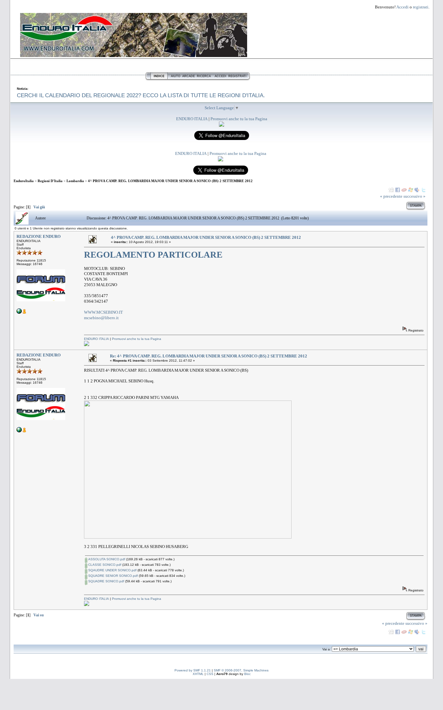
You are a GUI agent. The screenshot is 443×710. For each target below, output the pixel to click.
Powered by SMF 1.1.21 (192, 670)
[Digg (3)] (391, 189)
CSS (210, 674)
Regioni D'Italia (50, 181)
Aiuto (175, 76)
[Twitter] (423, 189)
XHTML (198, 674)
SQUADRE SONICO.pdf (105, 581)
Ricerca (204, 76)
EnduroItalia (24, 181)
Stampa (416, 205)
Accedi (402, 7)
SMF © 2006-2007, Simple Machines (241, 670)
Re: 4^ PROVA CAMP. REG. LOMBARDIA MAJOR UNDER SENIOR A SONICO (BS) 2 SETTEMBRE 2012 (208, 356)
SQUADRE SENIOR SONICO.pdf (112, 575)
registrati (420, 7)
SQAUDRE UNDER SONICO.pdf (112, 570)
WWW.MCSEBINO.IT (103, 312)
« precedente (391, 196)
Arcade (188, 76)
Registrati (237, 76)
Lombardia (75, 181)
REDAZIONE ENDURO (39, 236)
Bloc (247, 674)
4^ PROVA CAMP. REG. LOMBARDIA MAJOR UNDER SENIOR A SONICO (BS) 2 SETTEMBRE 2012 (170, 181)
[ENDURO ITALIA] (221, 125)
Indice (159, 76)
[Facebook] (397, 189)
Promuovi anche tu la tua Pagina (238, 118)
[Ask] (404, 189)
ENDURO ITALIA (192, 118)
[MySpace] (417, 189)
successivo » (414, 196)
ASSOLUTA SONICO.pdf (106, 559)
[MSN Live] (410, 189)
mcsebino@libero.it (101, 317)
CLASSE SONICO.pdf (104, 564)
